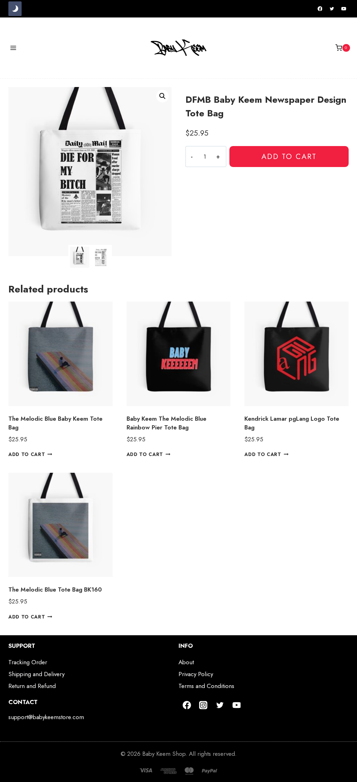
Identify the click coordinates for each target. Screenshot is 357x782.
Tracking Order (27, 662)
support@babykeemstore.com (46, 717)
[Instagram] (203, 705)
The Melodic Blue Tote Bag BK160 (55, 589)
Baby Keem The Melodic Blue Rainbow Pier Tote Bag (166, 423)
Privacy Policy (195, 674)
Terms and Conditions (206, 686)
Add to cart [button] (26, 454)
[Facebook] (320, 9)
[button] (162, 96)
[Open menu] (13, 47)
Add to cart (289, 156)
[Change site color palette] (15, 8)
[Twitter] (332, 9)
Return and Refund (32, 686)
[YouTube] (344, 9)
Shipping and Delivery (36, 674)
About (186, 662)
